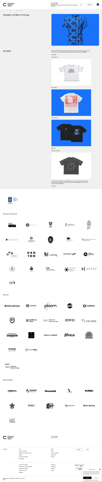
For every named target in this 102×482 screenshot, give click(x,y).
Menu (98, 4)
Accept (87, 477)
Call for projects (55, 453)
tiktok (52, 470)
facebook (53, 464)
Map (79, 449)
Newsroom (10, 10)
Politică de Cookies (87, 480)
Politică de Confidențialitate (94, 480)
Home (5, 10)
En (87, 449)
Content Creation (23, 451)
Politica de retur (23, 470)
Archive (53, 456)
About (52, 451)
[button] (99, 469)
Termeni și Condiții (23, 464)
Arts (20, 449)
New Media (21, 458)
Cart (81, 4)
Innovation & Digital (23, 456)
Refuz (96, 477)
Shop (89, 4)
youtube (53, 468)
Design (20, 454)
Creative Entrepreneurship (25, 453)
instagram (53, 466)
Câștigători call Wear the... (20, 10)
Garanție (21, 472)
